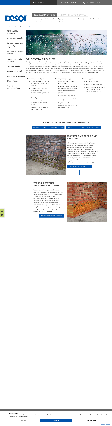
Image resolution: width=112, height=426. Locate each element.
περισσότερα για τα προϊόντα (79, 167)
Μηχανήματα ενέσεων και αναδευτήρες (69, 21)
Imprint (108, 424)
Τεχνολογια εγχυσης (44, 15)
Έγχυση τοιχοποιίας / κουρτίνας (67, 19)
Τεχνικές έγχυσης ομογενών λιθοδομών (15, 52)
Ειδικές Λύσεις (52, 21)
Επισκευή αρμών (83, 19)
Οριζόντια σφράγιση (50, 19)
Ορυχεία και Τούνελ (95, 19)
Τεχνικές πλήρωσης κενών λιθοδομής (15, 47)
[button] (43, 2)
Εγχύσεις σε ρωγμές (37, 19)
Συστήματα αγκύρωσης (39, 21)
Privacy (103, 424)
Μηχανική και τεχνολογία (73, 15)
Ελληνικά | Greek (93, 3)
